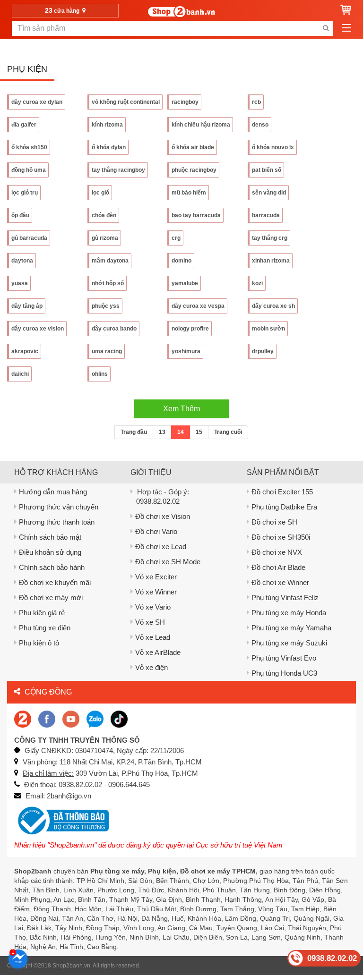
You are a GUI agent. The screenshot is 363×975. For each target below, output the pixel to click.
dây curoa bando (114, 328)
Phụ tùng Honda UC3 (284, 673)
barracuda (266, 215)
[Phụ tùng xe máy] (181, 11)
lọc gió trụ (24, 192)
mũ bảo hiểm (189, 192)
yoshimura (186, 351)
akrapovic (24, 351)
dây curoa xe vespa (198, 306)
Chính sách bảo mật (50, 537)
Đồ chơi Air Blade (278, 567)
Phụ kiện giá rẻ (42, 613)
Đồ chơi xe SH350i (280, 537)
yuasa (19, 283)
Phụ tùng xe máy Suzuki (289, 643)
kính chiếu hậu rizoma (201, 124)
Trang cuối (228, 432)
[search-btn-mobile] (325, 28)
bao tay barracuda (196, 215)
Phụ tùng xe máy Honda (288, 613)
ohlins (100, 374)
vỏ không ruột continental (126, 102)
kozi (257, 283)
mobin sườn (268, 328)
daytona (22, 260)
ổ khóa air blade (193, 147)
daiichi (20, 374)
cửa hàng (63, 10)
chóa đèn (104, 215)
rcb (256, 102)
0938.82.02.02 (158, 501)
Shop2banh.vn (71, 965)
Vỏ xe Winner (156, 592)
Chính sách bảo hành (52, 567)
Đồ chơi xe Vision (162, 516)
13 (162, 432)
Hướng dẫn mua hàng (53, 492)
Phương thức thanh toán (57, 522)
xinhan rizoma (271, 260)
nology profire (190, 328)
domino (181, 260)
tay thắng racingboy (118, 170)
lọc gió (100, 192)
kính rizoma (107, 124)
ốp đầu (20, 215)
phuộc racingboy (194, 170)
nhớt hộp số (108, 283)
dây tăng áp (27, 306)
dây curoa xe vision (37, 328)
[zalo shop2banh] (95, 718)
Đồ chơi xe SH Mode (167, 562)
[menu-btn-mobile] (346, 28)
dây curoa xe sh (273, 306)
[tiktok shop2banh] (119, 718)
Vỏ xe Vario (153, 607)
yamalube (185, 283)
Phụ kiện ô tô (39, 643)
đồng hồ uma (28, 170)
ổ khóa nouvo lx (273, 147)
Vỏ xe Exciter (156, 577)
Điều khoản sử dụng (50, 552)
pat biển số (266, 170)
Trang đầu (134, 432)
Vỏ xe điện (151, 667)
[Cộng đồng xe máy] (22, 718)
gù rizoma (105, 238)
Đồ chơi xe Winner (280, 582)
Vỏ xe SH (150, 622)
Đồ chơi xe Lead (160, 547)
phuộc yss (106, 306)
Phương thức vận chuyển (58, 507)
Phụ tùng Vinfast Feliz (285, 597)
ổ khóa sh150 (29, 147)
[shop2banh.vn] (70, 718)
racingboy (185, 102)
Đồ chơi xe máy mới (51, 597)
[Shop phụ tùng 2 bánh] (46, 718)
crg (176, 238)
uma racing (107, 351)
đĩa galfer (23, 124)
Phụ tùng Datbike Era (284, 507)
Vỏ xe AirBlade (158, 652)
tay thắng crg (269, 238)
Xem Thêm (181, 409)
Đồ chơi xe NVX (276, 552)
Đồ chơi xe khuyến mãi (55, 582)
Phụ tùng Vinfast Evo (283, 658)
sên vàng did (269, 192)
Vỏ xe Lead (152, 637)
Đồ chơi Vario (156, 531)
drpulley (263, 351)
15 (199, 432)
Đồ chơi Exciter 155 (282, 492)
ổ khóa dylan (109, 147)
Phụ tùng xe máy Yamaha (291, 628)
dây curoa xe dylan (36, 102)
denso (260, 124)
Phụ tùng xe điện (44, 628)
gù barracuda (29, 238)
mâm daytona (110, 260)
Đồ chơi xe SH (274, 522)
